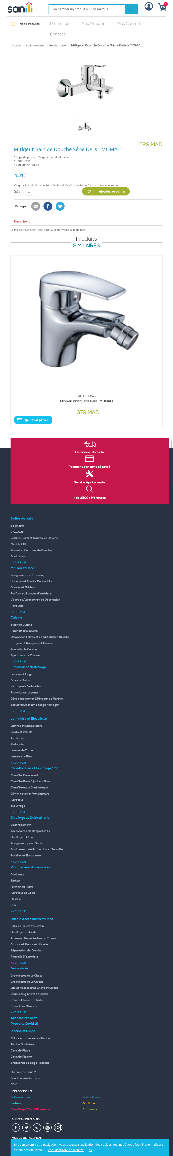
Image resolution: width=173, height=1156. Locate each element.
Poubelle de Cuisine (24, 649)
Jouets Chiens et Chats (27, 1000)
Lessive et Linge (21, 674)
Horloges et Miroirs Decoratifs (31, 581)
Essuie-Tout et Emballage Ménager (35, 705)
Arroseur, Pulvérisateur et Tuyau (33, 938)
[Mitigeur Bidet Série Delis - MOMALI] (86, 324)
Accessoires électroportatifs (30, 831)
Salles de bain (35, 45)
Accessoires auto (24, 1018)
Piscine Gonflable (22, 1044)
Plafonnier (18, 744)
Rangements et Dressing (28, 575)
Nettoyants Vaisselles (26, 686)
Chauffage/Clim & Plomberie (30, 1109)
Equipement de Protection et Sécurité (37, 849)
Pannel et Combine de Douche (31, 550)
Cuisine (16, 617)
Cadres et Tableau (23, 587)
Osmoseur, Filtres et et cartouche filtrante (40, 637)
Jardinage (89, 1109)
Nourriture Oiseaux (24, 1006)
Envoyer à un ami (36, 206)
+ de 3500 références (90, 498)
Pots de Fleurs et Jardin (27, 926)
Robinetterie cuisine (24, 631)
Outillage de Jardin (24, 932)
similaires (86, 246)
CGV (14, 1084)
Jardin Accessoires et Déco (32, 919)
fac (16, 1127)
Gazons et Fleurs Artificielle (29, 944)
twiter (26, 1127)
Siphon (15, 881)
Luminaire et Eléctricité (29, 718)
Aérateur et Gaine (23, 893)
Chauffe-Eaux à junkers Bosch (31, 781)
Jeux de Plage (20, 1051)
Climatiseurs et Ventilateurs (30, 794)
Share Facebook (48, 206)
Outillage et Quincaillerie (30, 817)
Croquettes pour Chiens (27, 982)
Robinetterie (57, 45)
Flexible (16, 899)
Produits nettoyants (25, 693)
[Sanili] (24, 7)
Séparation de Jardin (26, 950)
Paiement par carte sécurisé (89, 467)
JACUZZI (17, 532)
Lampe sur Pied (21, 756)
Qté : (17, 191)
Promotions (60, 23)
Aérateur (17, 800)
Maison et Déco (22, 568)
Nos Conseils (129, 23)
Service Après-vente (89, 482)
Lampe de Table (22, 750)
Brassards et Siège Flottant (30, 1063)
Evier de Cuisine (21, 625)
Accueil (16, 45)
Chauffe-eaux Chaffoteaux (29, 788)
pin (37, 1127)
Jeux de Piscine (21, 1057)
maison (16, 1103)
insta (58, 1127)
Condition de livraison (25, 1078)
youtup (47, 1127)
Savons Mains (20, 680)
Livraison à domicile (89, 452)
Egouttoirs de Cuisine (25, 655)
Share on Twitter (60, 206)
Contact (57, 34)
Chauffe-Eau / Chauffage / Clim (36, 768)
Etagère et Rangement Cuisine (32, 643)
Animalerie (19, 968)
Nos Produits (29, 24)
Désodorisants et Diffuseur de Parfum (37, 699)
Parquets (17, 606)
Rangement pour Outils (27, 843)
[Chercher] (131, 9)
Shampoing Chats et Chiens (30, 994)
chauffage (18, 806)
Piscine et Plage (23, 1031)
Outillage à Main (22, 837)
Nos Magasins (94, 23)
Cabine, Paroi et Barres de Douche (34, 538)
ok (90, 1150)
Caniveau (17, 874)
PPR (13, 905)
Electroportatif (21, 825)
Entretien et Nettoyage (28, 667)
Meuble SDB (19, 544)
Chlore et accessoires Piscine (30, 1038)
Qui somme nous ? (23, 1072)
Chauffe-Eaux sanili (24, 775)
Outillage (88, 1103)
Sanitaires (18, 556)
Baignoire (17, 526)
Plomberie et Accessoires (30, 867)
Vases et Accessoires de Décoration (35, 600)
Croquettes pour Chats (26, 976)
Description (23, 221)
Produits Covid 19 (24, 1024)
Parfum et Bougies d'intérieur (31, 594)
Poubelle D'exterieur (24, 957)
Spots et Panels (21, 732)
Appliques (17, 738)
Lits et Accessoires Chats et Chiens (34, 988)
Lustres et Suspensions (27, 726)
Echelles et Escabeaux (26, 856)
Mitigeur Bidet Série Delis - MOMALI (86, 401)
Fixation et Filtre (22, 887)
